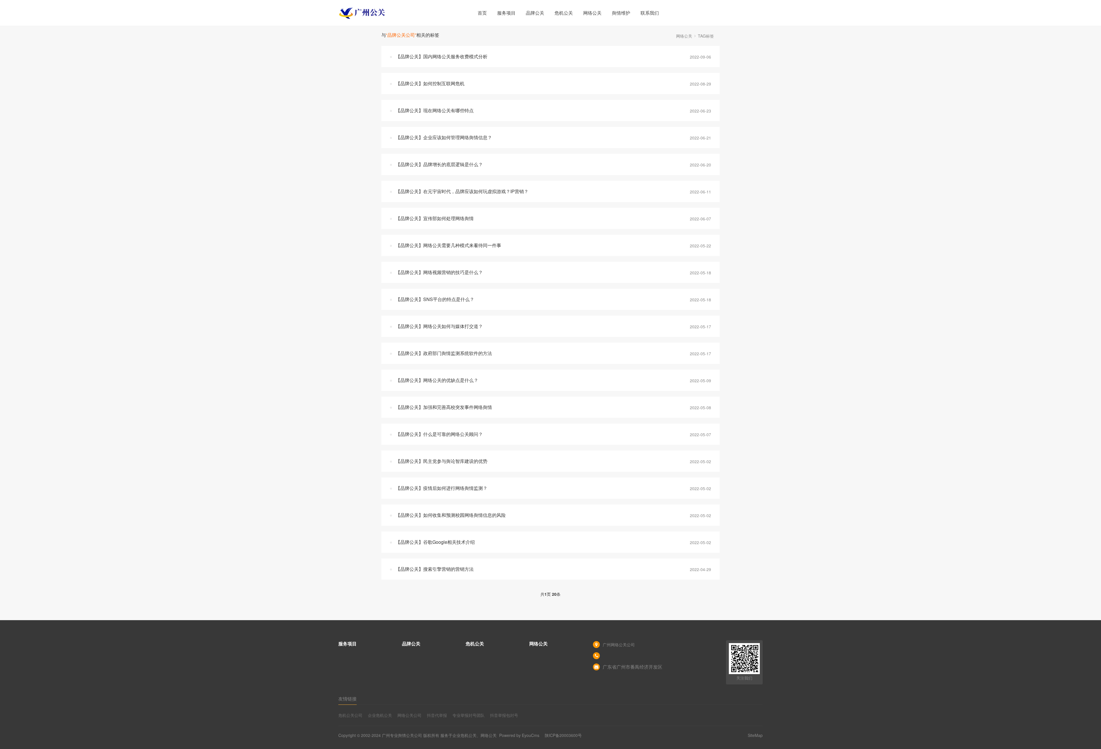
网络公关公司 (409, 715)
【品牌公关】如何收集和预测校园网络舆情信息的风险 (451, 515)
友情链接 (347, 698)
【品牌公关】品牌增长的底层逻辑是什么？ (439, 164)
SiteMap (755, 735)
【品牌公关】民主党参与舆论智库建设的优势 (441, 461)
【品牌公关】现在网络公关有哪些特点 (435, 110)
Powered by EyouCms (518, 735)
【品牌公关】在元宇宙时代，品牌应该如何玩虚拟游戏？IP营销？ (462, 191)
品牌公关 (535, 12)
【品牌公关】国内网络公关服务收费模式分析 (441, 56)
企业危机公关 (380, 715)
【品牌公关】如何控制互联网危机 (430, 83)
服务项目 (506, 12)
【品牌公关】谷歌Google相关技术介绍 (435, 542)
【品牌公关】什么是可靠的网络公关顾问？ (439, 434)
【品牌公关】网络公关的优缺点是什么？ (437, 380)
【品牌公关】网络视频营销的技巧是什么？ (439, 272)
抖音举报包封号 (504, 715)
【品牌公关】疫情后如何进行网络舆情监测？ (441, 488)
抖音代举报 (437, 715)
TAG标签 (706, 36)
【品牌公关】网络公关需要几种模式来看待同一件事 (448, 245)
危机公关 (564, 12)
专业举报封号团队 (468, 715)
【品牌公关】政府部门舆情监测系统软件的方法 (444, 353)
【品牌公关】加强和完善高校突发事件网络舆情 (444, 407)
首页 (482, 12)
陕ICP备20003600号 (563, 735)
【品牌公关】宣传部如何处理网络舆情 (435, 218)
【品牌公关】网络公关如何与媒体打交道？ (439, 326)
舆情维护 (621, 12)
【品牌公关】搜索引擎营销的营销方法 (435, 569)
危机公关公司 (350, 715)
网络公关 (592, 12)
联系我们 (650, 12)
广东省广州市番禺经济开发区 (632, 666)
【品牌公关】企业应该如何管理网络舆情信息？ (444, 137)
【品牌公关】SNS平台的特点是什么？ (435, 299)
